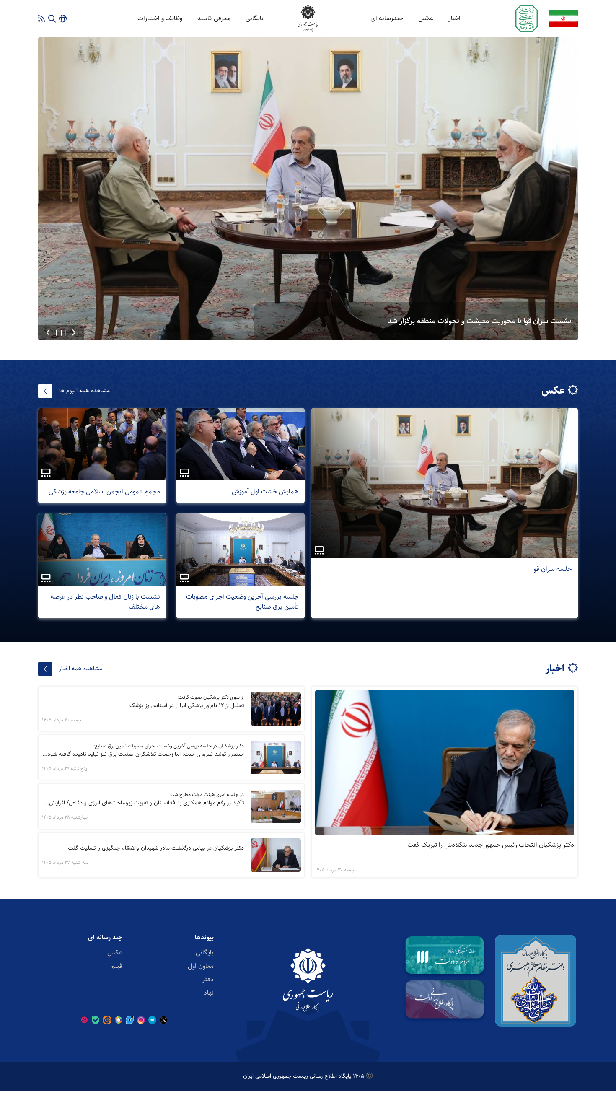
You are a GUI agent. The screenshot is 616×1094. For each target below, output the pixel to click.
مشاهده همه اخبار (80, 668)
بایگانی (255, 18)
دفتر (208, 979)
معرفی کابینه (213, 18)
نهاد (209, 993)
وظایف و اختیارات (159, 18)
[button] (74, 333)
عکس (425, 18)
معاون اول (201, 966)
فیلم (116, 966)
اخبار (454, 18)
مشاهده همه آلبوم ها (84, 390)
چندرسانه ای (386, 18)
